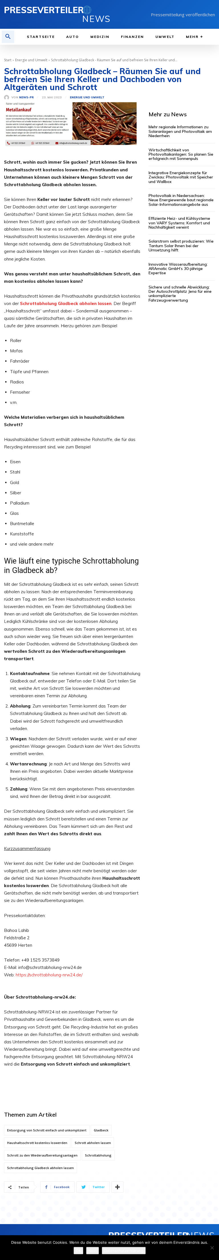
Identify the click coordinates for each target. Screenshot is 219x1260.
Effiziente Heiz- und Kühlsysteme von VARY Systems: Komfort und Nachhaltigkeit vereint (179, 223)
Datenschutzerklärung (123, 1250)
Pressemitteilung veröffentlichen (183, 14)
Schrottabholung (98, 1155)
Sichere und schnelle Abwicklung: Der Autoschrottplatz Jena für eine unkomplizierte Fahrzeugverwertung (180, 293)
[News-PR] (7, 97)
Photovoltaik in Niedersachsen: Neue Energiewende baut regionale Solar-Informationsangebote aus (181, 200)
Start (7, 60)
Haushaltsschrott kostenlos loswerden (37, 1143)
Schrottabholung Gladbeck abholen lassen (40, 1168)
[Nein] (212, 1248)
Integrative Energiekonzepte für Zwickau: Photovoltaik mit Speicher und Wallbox (181, 177)
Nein (92, 1250)
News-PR (26, 97)
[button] (8, 37)
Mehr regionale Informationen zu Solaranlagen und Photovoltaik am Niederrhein (180, 131)
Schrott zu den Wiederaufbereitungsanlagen (42, 1155)
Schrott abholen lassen (93, 1143)
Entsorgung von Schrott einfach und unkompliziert (46, 1130)
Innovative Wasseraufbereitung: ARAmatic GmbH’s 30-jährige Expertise (178, 269)
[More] (117, 1187)
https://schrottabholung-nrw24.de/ (49, 974)
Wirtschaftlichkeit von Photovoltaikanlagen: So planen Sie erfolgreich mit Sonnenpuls (181, 154)
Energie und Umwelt (31, 60)
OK (78, 1250)
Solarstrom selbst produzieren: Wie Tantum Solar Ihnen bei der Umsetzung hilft (181, 246)
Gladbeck (101, 1130)
